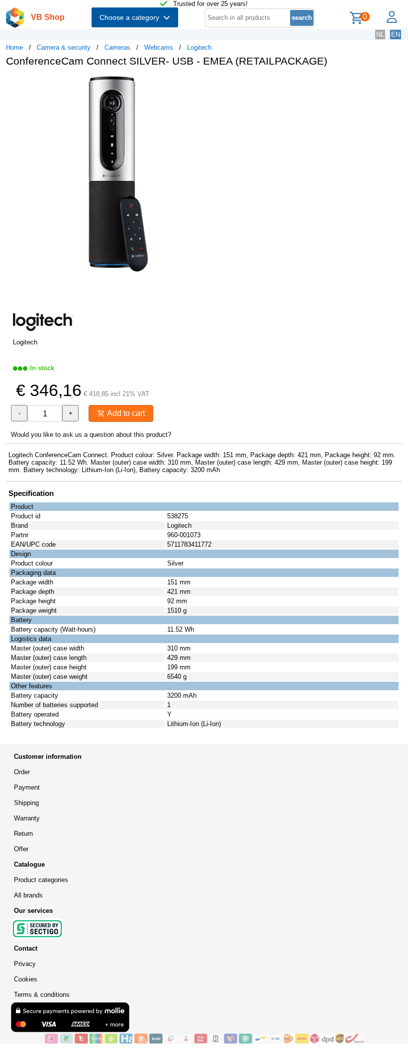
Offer (21, 849)
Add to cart (125, 413)
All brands (28, 895)
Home (14, 47)
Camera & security (64, 47)
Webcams (158, 47)
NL (380, 34)
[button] (296, 85)
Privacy (25, 964)
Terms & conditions (42, 994)
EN (395, 34)
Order (22, 772)
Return (23, 833)
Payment (27, 787)
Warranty (27, 818)
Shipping (26, 803)
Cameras (117, 47)
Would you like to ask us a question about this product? (91, 434)
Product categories (41, 880)
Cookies (25, 979)
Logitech (199, 47)
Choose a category (131, 17)
